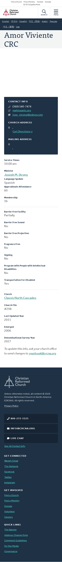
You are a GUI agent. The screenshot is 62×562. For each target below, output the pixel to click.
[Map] (31, 77)
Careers (8, 517)
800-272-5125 (20, 418)
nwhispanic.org (22, 110)
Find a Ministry (29, 2)
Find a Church (16, 2)
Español (23, 22)
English (5, 22)
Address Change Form (16, 535)
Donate (48, 2)
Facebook (9, 472)
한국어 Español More (31, 5)
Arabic (45, 22)
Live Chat (17, 438)
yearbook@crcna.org (42, 353)
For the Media (11, 546)
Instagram (9, 482)
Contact (40, 2)
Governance (10, 551)
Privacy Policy (11, 406)
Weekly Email (11, 461)
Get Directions (21, 131)
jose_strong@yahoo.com (28, 115)
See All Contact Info (14, 446)
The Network (11, 466)
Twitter (8, 477)
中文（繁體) (8, 27)
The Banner (10, 530)
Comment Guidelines (15, 540)
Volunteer (9, 511)
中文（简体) (34, 22)
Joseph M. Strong (16, 175)
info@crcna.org (23, 428)
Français (53, 22)
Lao (18, 27)
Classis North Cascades (20, 298)
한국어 (14, 22)
